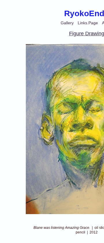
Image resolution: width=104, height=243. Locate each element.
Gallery (67, 23)
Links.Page (88, 23)
